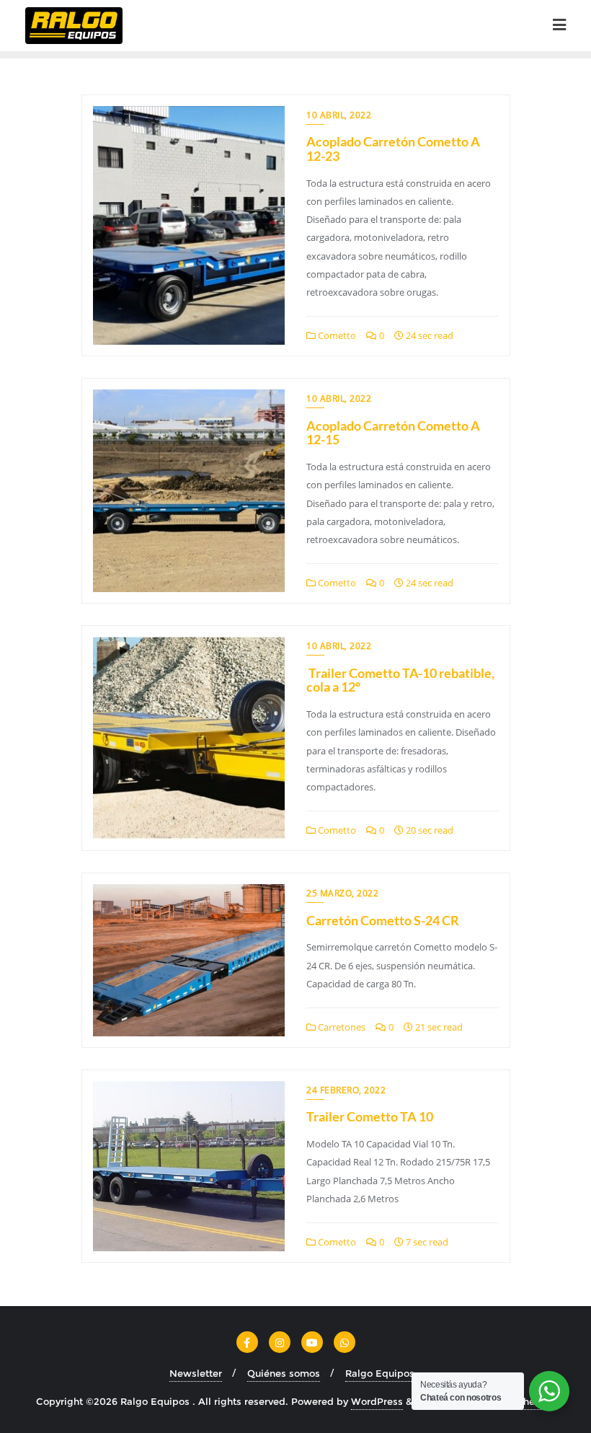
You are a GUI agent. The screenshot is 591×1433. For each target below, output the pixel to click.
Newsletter (195, 1373)
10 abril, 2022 (338, 115)
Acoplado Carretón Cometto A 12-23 (393, 148)
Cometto (336, 335)
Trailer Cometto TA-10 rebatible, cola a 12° (400, 680)
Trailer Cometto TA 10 (369, 1116)
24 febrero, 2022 (346, 1090)
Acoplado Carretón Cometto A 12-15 (393, 433)
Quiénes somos (283, 1373)
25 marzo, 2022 (342, 893)
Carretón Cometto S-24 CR (382, 920)
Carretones (340, 1026)
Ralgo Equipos (379, 1373)
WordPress (377, 1401)
